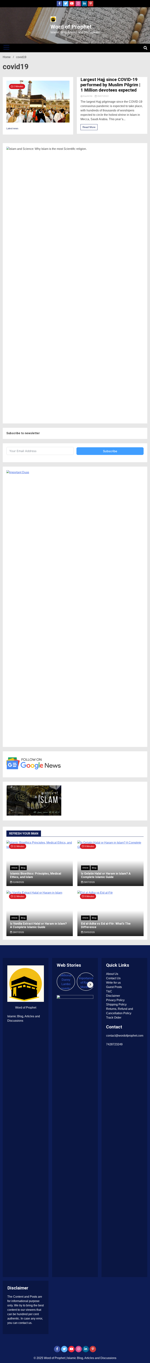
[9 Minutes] (110, 892)
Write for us (113, 982)
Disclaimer (113, 995)
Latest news (12, 128)
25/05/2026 (89, 932)
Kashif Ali (88, 96)
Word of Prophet (71, 26)
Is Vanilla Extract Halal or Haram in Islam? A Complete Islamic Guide (38, 925)
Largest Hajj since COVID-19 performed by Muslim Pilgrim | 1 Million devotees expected (110, 85)
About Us (112, 973)
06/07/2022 (103, 96)
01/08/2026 (18, 882)
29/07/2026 (89, 882)
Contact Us (113, 978)
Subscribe (110, 451)
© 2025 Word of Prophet (50, 1358)
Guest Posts (114, 987)
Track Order (113, 1017)
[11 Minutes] (39, 892)
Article (14, 868)
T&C (109, 991)
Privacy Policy (115, 1000)
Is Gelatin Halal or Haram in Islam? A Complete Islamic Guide (106, 875)
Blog (23, 868)
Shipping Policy (116, 1004)
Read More (88, 127)
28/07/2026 (18, 932)
